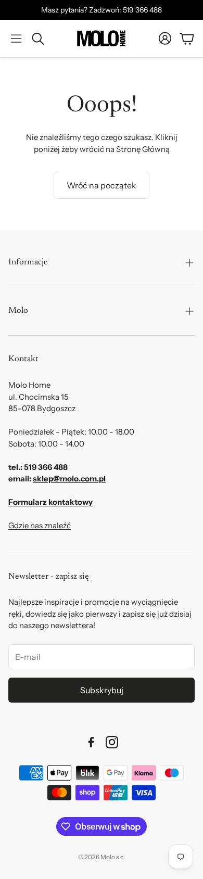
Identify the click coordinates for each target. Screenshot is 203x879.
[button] (16, 38)
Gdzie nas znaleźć (39, 525)
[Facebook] (91, 742)
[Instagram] (112, 742)
